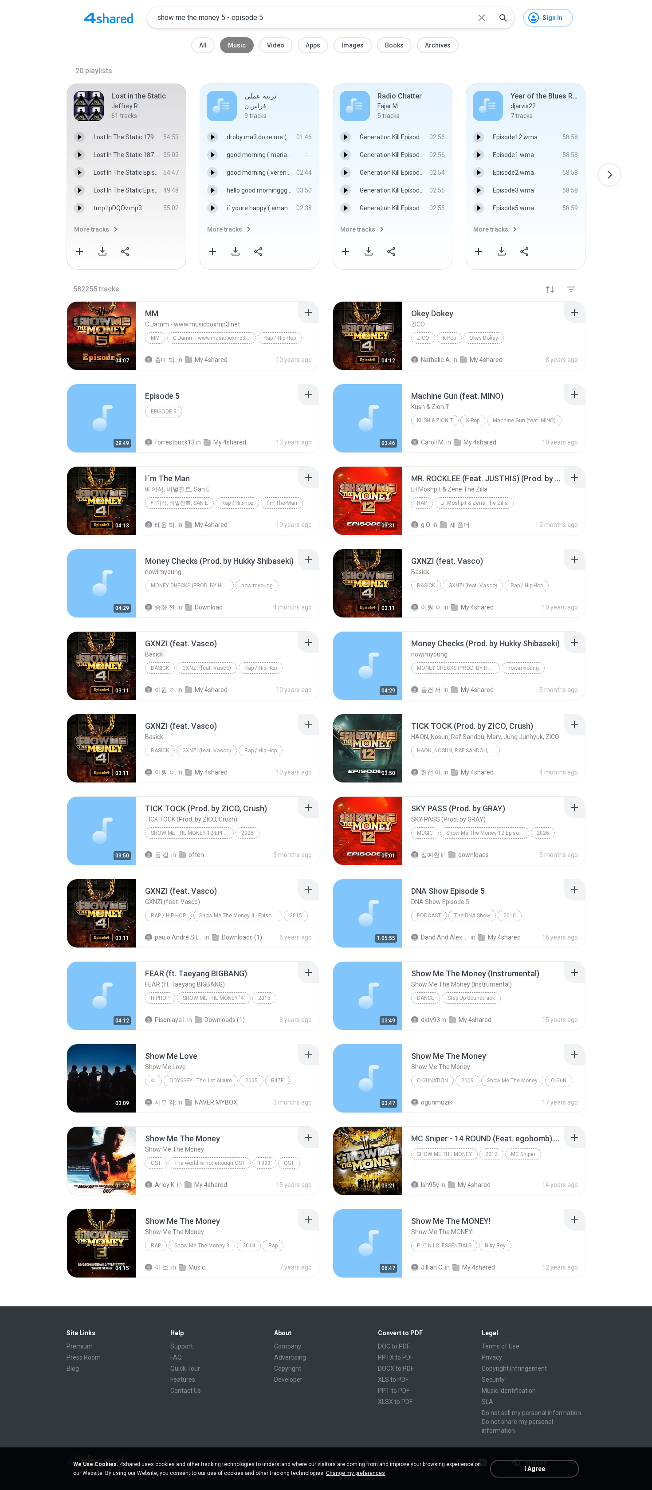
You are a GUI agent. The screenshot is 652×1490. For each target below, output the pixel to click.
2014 (249, 1245)
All (203, 45)
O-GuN (558, 1080)
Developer (288, 1379)
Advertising (290, 1357)
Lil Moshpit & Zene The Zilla (474, 503)
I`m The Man (282, 503)
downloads (473, 854)
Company (287, 1346)
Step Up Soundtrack (471, 998)
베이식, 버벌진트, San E (179, 503)
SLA (487, 1401)
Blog (73, 1368)
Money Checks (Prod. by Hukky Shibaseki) (192, 585)
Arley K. (165, 1184)
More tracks (91, 229)
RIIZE (277, 1080)
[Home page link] (108, 17)
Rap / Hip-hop (237, 503)
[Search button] (503, 17)
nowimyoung (257, 585)
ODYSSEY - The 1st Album (200, 1080)
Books (394, 45)
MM (155, 338)
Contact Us (185, 1390)
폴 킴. (162, 854)
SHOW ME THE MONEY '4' (214, 998)
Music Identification (509, 1390)
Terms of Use (500, 1346)
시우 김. (165, 1102)
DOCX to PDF (396, 1368)
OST (156, 1163)
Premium (80, 1346)
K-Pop (449, 338)
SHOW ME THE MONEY (444, 1154)
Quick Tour (185, 1368)
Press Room (84, 1357)
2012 (491, 1154)
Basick (426, 585)
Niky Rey (495, 1245)
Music (237, 45)
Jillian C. (432, 1267)
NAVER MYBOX (216, 1102)
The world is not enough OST (209, 1163)
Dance (425, 998)
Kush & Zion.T (435, 420)
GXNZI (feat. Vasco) (472, 585)
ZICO (423, 338)
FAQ (176, 1357)
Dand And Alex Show (445, 937)
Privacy (492, 1357)
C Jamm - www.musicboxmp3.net (214, 338)
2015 (296, 915)
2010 (509, 915)
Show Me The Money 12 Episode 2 (487, 833)
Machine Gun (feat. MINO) (524, 420)
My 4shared (504, 937)
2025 (251, 1080)
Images (353, 45)
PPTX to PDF (395, 1357)
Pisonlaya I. (170, 1019)
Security (493, 1379)
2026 (247, 833)
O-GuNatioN (432, 1080)
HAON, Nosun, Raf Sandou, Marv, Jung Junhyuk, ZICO (458, 750)
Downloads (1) (242, 937)
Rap (422, 503)
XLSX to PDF (395, 1401)
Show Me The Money (512, 1080)
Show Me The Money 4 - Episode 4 (240, 915)
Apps (313, 45)
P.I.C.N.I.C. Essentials (444, 1245)
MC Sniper (523, 1154)
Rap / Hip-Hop (279, 338)
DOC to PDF (394, 1346)
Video (275, 45)
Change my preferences (355, 1473)
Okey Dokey (483, 338)
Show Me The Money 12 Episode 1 (192, 833)
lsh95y (430, 1184)
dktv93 (430, 1019)
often (196, 854)
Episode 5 (164, 412)
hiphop (160, 998)
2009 (467, 1080)
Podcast (429, 915)
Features (182, 1379)
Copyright (287, 1368)
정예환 (430, 854)
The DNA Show (472, 915)
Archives (438, 45)
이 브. (162, 1267)
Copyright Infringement (514, 1368)
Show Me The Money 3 (201, 1245)
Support (181, 1346)
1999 (264, 1163)
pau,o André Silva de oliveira (179, 937)
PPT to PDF (393, 1390)
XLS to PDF (393, 1379)
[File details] (101, 336)
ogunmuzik (436, 1102)
